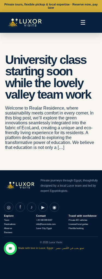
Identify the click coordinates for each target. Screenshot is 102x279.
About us (8, 228)
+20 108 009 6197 (44, 220)
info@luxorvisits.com (46, 224)
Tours (6, 220)
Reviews (8, 232)
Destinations (10, 224)
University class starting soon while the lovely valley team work (48, 77)
